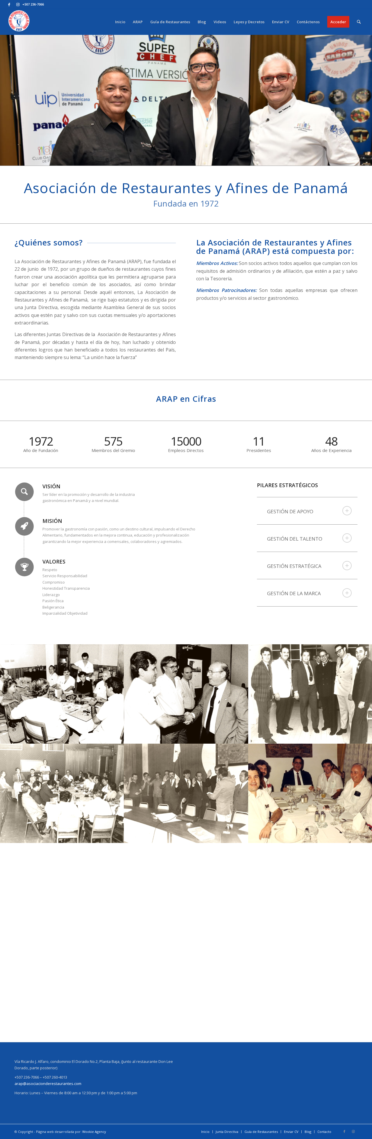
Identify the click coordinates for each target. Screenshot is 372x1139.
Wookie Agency (94, 1131)
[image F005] (62, 694)
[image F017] (186, 793)
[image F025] (62, 892)
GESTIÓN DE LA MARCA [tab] (294, 593)
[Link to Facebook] (9, 4)
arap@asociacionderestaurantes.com (48, 1083)
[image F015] (62, 793)
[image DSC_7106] (186, 892)
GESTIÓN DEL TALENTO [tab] (294, 538)
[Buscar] (358, 22)
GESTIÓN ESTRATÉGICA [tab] (294, 566)
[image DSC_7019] (62, 992)
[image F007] (186, 694)
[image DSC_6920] (186, 992)
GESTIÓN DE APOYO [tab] (290, 511)
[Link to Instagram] (18, 4)
